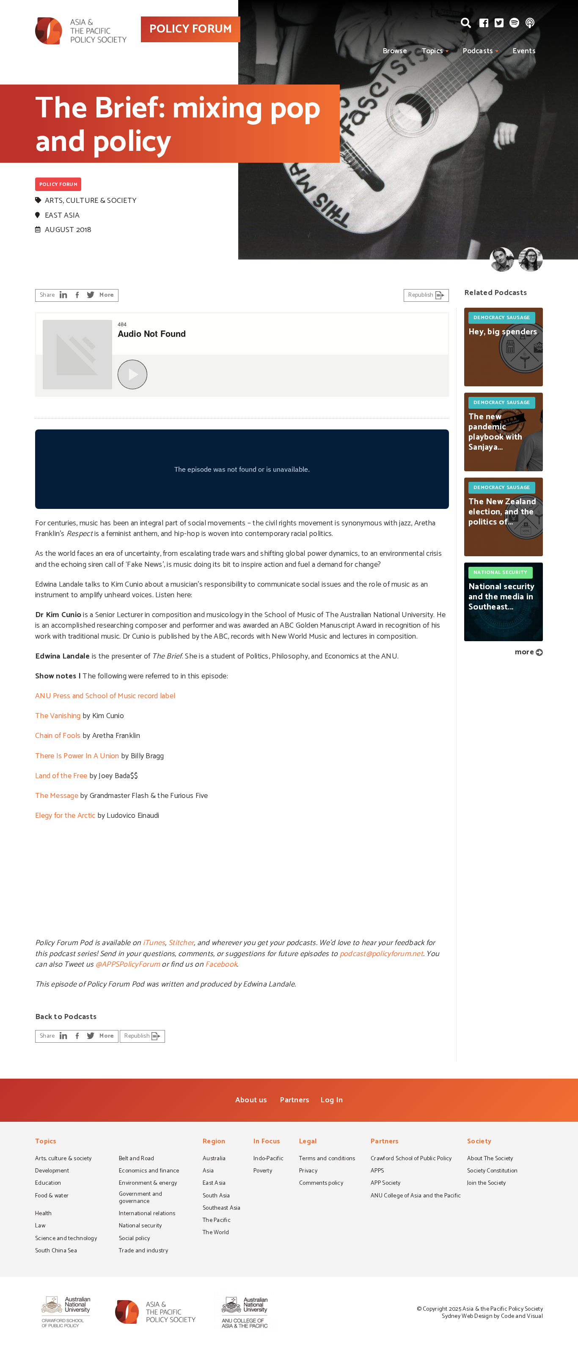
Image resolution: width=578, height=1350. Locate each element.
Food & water (52, 1196)
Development (52, 1171)
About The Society (490, 1159)
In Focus (266, 1142)
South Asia (216, 1196)
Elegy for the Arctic (65, 815)
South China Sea (56, 1251)
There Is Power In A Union (77, 756)
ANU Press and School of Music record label (105, 696)
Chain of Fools (58, 736)
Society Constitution (492, 1171)
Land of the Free (61, 776)
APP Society (385, 1184)
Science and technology (66, 1239)
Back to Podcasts (65, 1017)
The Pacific (217, 1221)
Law (40, 1226)
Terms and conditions (327, 1159)
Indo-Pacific (268, 1159)
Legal (308, 1142)
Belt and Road (136, 1159)
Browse (395, 51)
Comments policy (321, 1184)
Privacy (308, 1171)
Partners (294, 1100)
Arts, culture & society (91, 200)
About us (251, 1100)
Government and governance (140, 1198)
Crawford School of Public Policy (411, 1159)
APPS (377, 1171)
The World (216, 1233)
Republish (421, 295)
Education (48, 1184)
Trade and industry (143, 1251)
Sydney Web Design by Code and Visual (492, 1316)
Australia (214, 1159)
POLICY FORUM (190, 29)
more (524, 652)
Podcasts (478, 51)
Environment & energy (148, 1184)
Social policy (134, 1239)
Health (43, 1214)
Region (214, 1142)
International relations (147, 1214)
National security (140, 1226)
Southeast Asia (222, 1209)
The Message (56, 796)
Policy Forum (58, 184)
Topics (432, 51)
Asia (208, 1171)
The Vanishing (57, 716)
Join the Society (486, 1184)
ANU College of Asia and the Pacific (416, 1196)
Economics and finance (149, 1171)
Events (524, 51)
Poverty (262, 1171)
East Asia (62, 215)
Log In (331, 1100)
